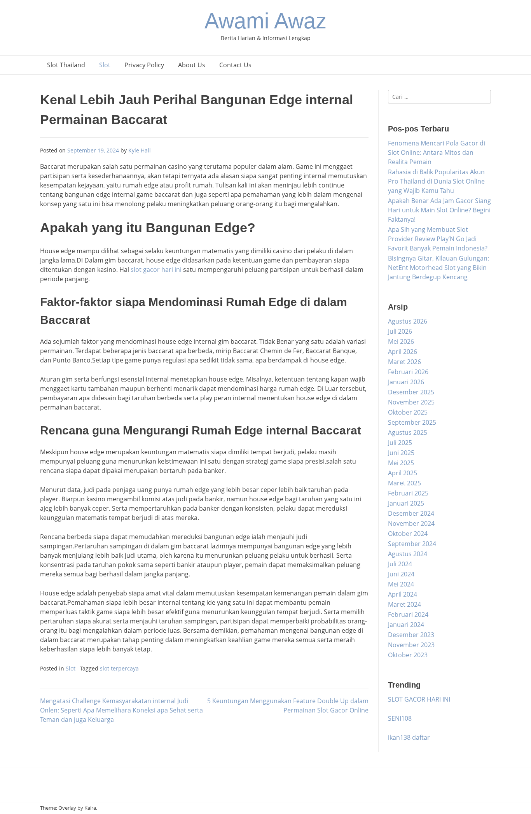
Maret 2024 (404, 604)
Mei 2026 (401, 341)
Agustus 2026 (407, 321)
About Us (191, 65)
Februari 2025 (408, 493)
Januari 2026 (406, 382)
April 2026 (402, 351)
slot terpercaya (119, 668)
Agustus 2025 (407, 432)
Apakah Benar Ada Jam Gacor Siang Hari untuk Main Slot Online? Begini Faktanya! (439, 210)
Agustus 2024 (407, 554)
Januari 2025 (406, 503)
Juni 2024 (401, 574)
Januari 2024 (406, 624)
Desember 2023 (411, 634)
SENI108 (400, 718)
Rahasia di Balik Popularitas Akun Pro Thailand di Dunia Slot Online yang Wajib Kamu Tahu (436, 181)
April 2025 (402, 473)
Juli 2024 (400, 564)
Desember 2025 (411, 392)
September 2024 (412, 543)
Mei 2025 (401, 463)
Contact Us (235, 65)
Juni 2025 (401, 452)
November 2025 (411, 402)
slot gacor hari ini (156, 269)
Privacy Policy (144, 65)
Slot (104, 65)
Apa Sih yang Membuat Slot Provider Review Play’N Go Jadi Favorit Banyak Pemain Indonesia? (437, 238)
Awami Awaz (265, 21)
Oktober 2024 (408, 533)
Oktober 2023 (408, 655)
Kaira (90, 807)
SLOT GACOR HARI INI (419, 699)
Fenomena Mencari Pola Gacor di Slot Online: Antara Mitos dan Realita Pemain (436, 152)
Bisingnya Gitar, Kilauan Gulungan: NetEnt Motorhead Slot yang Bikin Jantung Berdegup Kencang (438, 267)
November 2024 (411, 523)
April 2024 (402, 594)
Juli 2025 (400, 442)
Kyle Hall (139, 150)
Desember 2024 (411, 513)
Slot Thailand (66, 65)
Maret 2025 (404, 483)
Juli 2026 (400, 331)
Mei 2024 (401, 584)
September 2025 (412, 422)
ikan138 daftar (409, 737)
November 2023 (411, 645)
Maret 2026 (404, 361)
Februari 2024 (408, 614)
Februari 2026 (408, 372)
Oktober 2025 (408, 412)
